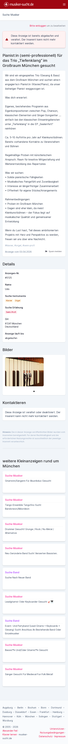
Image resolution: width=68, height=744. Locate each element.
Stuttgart (57, 716)
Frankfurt (44, 712)
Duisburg (7, 712)
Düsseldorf (21, 712)
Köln (19, 716)
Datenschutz (46, 736)
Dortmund (56, 707)
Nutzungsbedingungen (52, 732)
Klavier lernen (10, 734)
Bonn (43, 707)
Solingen (43, 716)
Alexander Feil (10, 730)
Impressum (59, 736)
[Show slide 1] (34, 391)
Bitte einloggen (38, 25)
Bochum (32, 707)
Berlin (20, 707)
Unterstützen (57, 728)
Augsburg (8, 707)
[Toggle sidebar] (51, 4)
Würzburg (8, 720)
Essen (33, 712)
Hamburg (57, 712)
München (30, 716)
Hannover (8, 716)
